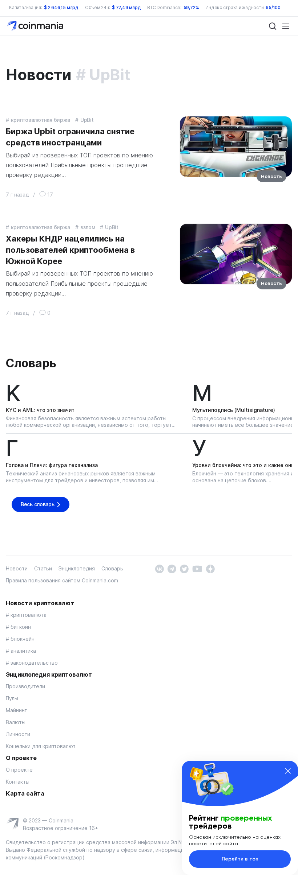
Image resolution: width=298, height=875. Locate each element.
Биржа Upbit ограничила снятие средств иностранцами (70, 137)
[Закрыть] (287, 771)
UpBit (86, 120)
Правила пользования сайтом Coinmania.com (62, 580)
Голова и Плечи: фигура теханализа (52, 465)
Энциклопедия (77, 568)
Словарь (30, 363)
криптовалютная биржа (40, 120)
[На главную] (36, 25)
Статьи (43, 568)
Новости (17, 568)
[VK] (159, 568)
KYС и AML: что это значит (40, 410)
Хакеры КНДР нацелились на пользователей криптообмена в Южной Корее (70, 250)
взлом (87, 227)
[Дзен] (210, 568)
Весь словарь (38, 504)
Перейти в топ (240, 859)
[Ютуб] (197, 568)
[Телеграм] (171, 568)
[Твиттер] (184, 568)
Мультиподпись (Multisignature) (233, 410)
